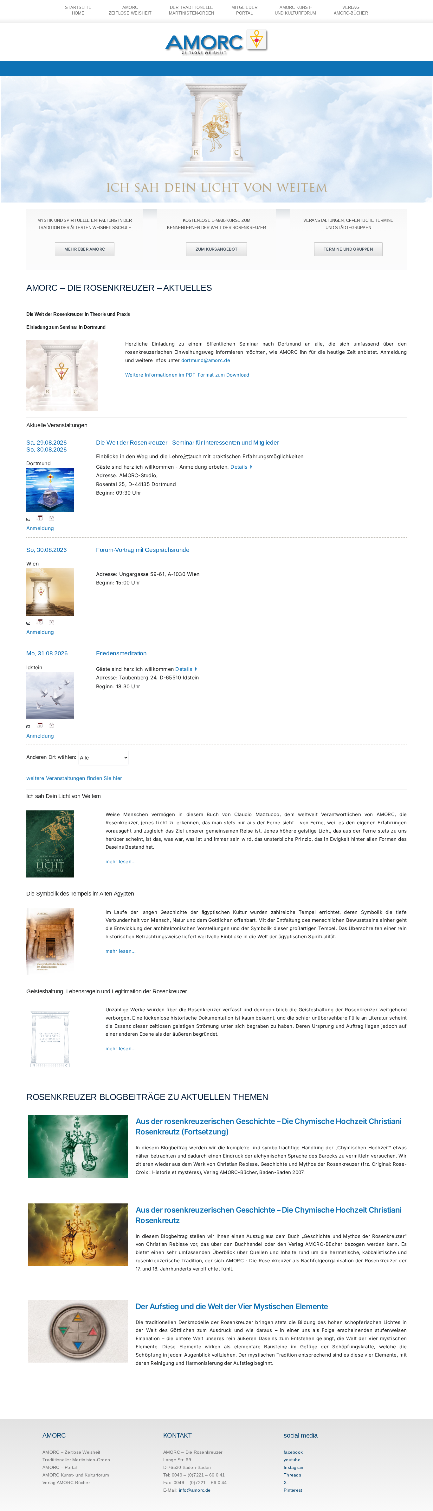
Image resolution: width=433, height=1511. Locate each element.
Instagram (294, 1467)
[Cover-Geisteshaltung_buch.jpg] (50, 1008)
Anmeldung (40, 528)
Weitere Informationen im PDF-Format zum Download (187, 375)
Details (239, 467)
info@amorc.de (195, 1490)
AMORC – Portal (59, 1467)
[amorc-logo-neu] (217, 30)
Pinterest (293, 1490)
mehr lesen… (121, 862)
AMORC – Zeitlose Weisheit (71, 1452)
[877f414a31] (50, 813)
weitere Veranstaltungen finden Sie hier (74, 778)
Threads (292, 1474)
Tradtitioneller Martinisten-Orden (76, 1459)
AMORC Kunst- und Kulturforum (75, 1474)
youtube (292, 1459)
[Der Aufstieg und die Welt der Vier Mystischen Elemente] (78, 1331)
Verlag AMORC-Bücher (66, 1482)
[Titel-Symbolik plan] (50, 911)
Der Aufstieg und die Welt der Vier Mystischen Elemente (232, 1306)
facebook (293, 1452)
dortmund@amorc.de (205, 360)
